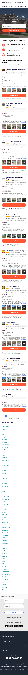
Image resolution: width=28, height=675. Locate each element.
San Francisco (6, 450)
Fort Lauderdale (6, 463)
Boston (4, 491)
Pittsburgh (5, 548)
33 (22, 416)
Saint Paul (4, 502)
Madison (4, 587)
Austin (3, 559)
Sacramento (5, 445)
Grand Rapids (6, 496)
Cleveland (5, 533)
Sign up (14, 612)
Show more (23, 86)
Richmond (5, 579)
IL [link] (6, 6)
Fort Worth (5, 566)
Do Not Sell (15, 663)
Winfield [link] (11, 6)
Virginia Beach (6, 582)
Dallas (3, 561)
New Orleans (5, 486)
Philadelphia (5, 546)
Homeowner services (8, 636)
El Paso (4, 564)
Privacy (5, 663)
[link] (14, 72)
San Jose (4, 452)
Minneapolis (5, 499)
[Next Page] (25, 416)
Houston (4, 569)
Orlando (4, 470)
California (10, 663)
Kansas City (5, 504)
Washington (5, 460)
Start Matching (14, 31)
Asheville (4, 517)
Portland (4, 540)
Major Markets (7, 422)
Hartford (4, 457)
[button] (4, 90)
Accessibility (21, 663)
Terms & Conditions (22, 666)
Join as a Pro (18, 2)
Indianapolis (5, 481)
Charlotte (4, 520)
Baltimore (4, 489)
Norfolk (4, 577)
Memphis (4, 553)
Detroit (4, 494)
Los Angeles (5, 439)
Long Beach (5, 437)
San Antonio (5, 571)
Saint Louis (5, 507)
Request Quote (14, 95)
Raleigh (4, 525)
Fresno (4, 434)
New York (4, 514)
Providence (5, 551)
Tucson (4, 432)
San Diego (5, 447)
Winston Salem (6, 527)
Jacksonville (5, 465)
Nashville (4, 556)
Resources (5, 646)
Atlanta (4, 476)
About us (4, 650)
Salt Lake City (6, 574)
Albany (4, 512)
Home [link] (3, 6)
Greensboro (5, 522)
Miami (3, 468)
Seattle (4, 584)
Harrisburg (5, 543)
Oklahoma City (6, 538)
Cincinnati (5, 530)
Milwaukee (5, 590)
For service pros (6, 641)
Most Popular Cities (7, 596)
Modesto (4, 442)
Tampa (4, 473)
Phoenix (4, 429)
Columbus (5, 535)
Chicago (4, 478)
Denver (4, 455)
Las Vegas (5, 509)
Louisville (4, 483)
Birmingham (5, 426)
